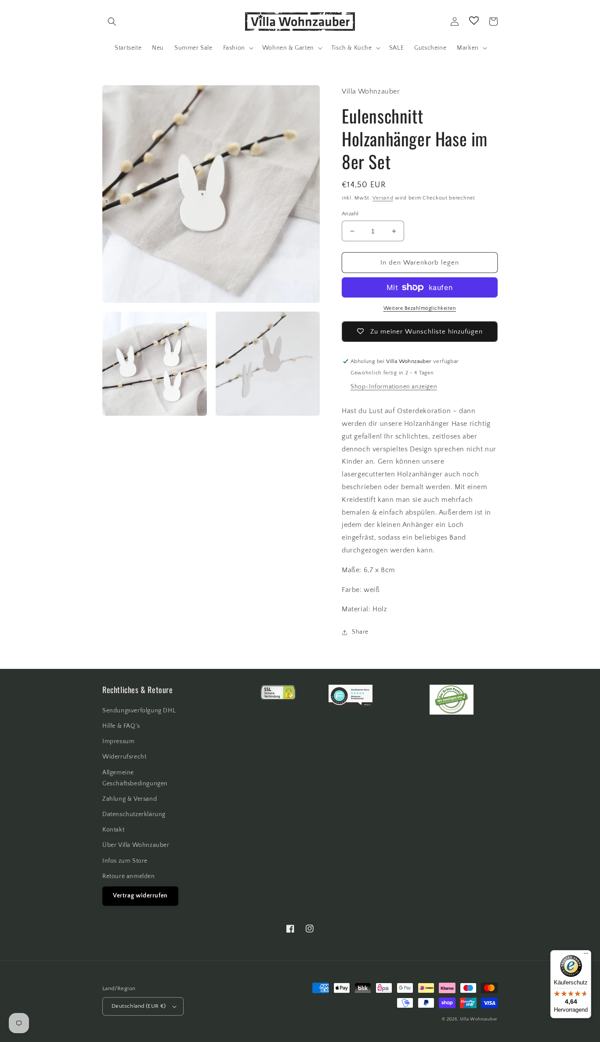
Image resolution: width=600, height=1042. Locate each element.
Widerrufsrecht (124, 756)
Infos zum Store (125, 860)
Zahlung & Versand (129, 798)
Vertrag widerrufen (140, 895)
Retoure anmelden (128, 876)
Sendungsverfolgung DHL (139, 710)
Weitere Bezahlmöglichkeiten (419, 308)
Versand (382, 198)
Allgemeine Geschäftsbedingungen (135, 778)
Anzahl (350, 214)
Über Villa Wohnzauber (136, 845)
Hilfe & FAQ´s (121, 726)
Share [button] (360, 631)
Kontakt (113, 829)
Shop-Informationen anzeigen (394, 386)
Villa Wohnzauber (479, 1019)
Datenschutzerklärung (134, 814)
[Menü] (586, 955)
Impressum (118, 741)
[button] (112, 21)
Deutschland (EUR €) (139, 1006)
